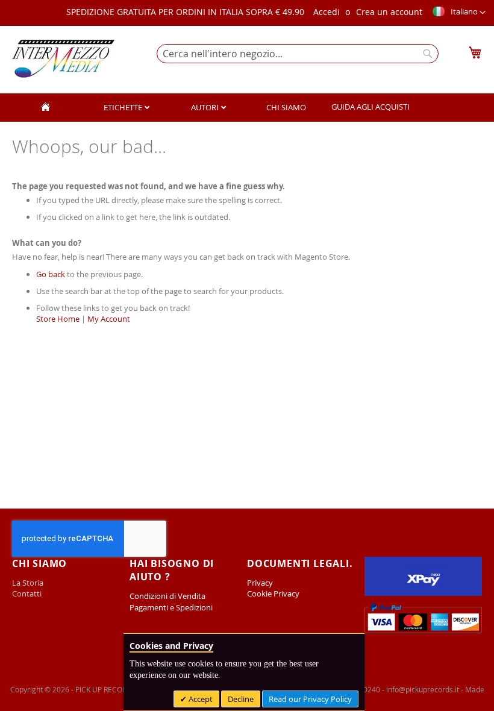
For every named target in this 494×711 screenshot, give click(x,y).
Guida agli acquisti (370, 106)
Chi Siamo (286, 107)
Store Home (58, 318)
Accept (200, 699)
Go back (50, 274)
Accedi (326, 11)
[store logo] (63, 58)
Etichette (124, 107)
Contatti (27, 593)
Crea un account (389, 11)
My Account (108, 318)
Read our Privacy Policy (310, 699)
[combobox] (298, 53)
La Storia (28, 582)
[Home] (46, 107)
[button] (458, 12)
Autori (205, 107)
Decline (241, 699)
